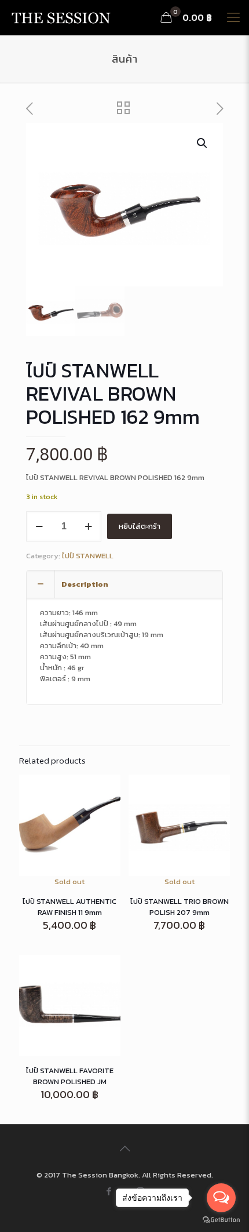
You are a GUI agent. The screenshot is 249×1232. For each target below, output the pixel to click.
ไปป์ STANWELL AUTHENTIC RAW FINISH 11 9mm (69, 907)
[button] (202, 143)
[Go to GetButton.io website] (221, 1220)
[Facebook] (109, 1191)
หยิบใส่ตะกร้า (139, 526)
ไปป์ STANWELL (87, 555)
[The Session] (61, 17)
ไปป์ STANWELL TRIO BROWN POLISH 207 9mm (179, 907)
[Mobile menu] (233, 17)
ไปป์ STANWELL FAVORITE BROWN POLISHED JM (69, 1076)
